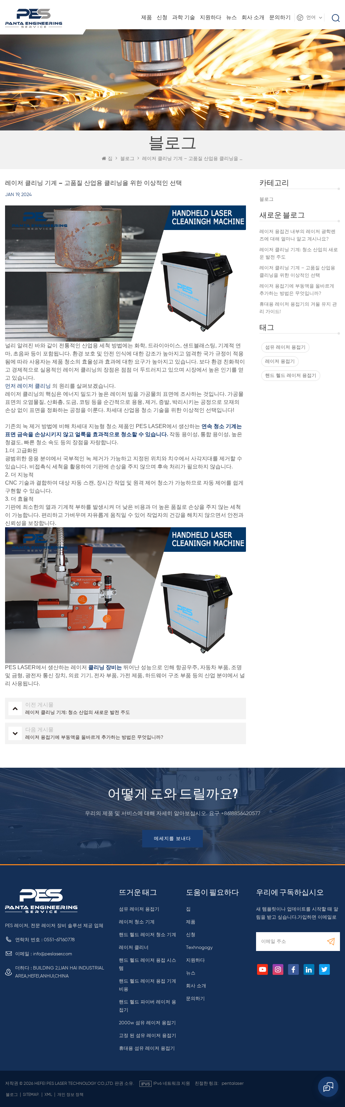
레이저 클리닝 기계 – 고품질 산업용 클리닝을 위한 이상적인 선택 (297, 272)
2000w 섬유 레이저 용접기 (147, 1023)
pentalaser (233, 1083)
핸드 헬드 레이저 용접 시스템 (147, 964)
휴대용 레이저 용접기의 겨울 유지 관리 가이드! (298, 308)
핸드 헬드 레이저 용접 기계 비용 (147, 985)
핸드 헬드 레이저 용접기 (290, 375)
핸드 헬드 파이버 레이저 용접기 (147, 1006)
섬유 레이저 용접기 (285, 347)
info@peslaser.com (52, 954)
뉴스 (231, 18)
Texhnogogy (199, 947)
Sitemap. (31, 1095)
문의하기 (280, 18)
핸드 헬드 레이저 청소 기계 (147, 934)
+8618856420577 (240, 813)
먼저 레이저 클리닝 (28, 386)
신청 (162, 18)
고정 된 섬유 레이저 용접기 (147, 1035)
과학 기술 (183, 18)
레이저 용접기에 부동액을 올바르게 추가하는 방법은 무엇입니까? (296, 290)
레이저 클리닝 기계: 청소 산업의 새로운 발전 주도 (298, 253)
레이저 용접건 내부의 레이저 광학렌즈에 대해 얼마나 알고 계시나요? (297, 235)
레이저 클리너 (134, 947)
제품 (146, 18)
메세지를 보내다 (172, 838)
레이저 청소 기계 (137, 922)
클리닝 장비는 (105, 667)
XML (48, 1095)
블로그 (266, 199)
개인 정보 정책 (70, 1095)
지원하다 (210, 18)
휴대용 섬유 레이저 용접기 (147, 1048)
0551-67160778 (59, 940)
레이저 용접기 (280, 361)
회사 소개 (253, 18)
